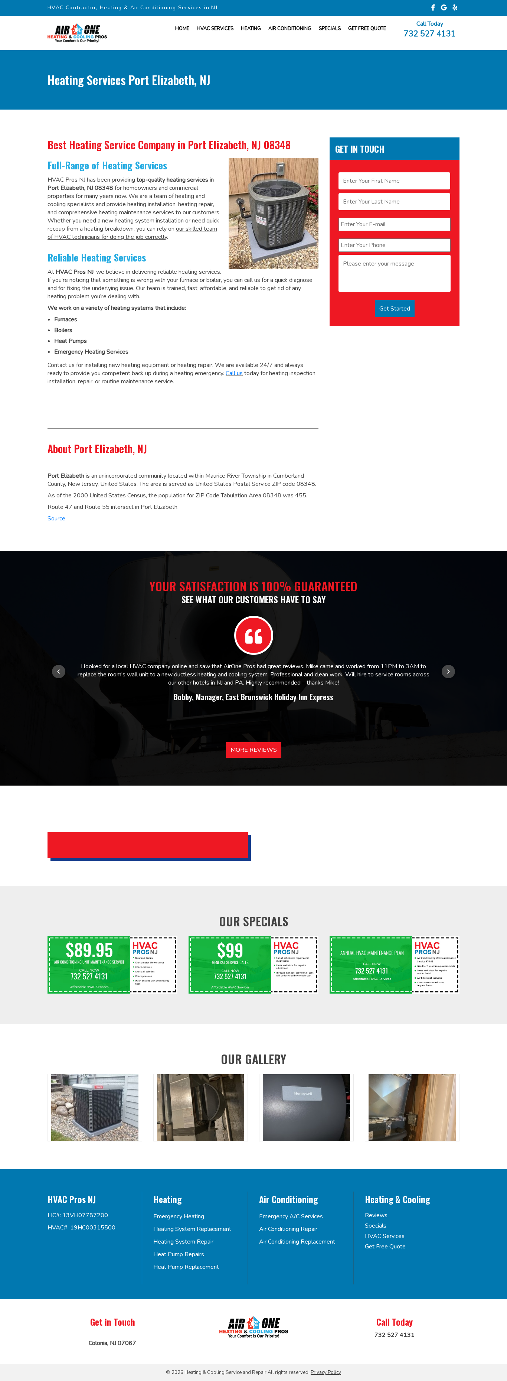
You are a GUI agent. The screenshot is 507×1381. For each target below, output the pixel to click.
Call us (234, 373)
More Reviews (253, 750)
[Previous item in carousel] (58, 671)
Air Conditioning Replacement (297, 1242)
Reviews (376, 1215)
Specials (330, 28)
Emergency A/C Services (291, 1216)
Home (182, 28)
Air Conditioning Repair (288, 1229)
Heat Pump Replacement (186, 1267)
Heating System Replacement (192, 1229)
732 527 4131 (430, 33)
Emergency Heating (178, 1216)
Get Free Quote (385, 1246)
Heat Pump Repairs (178, 1254)
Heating (251, 28)
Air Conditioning (289, 28)
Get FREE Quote (367, 28)
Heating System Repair (183, 1242)
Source (56, 518)
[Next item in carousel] (448, 671)
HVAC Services (215, 28)
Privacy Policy (326, 1372)
